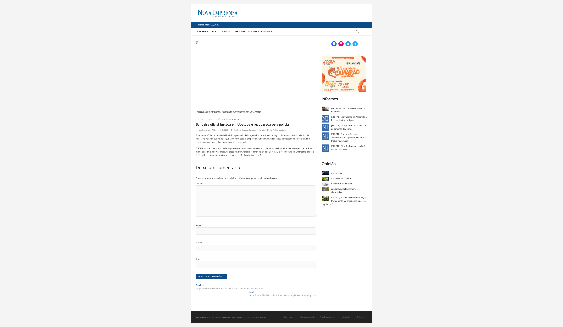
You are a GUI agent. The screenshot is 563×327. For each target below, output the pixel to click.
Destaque (252, 130)
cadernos (201, 119)
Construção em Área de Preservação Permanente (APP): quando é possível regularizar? (344, 201)
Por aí (215, 31)
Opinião (226, 31)
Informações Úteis (259, 31)
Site (198, 259)
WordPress (237, 317)
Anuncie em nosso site (327, 317)
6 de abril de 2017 (221, 130)
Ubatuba (236, 119)
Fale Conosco (360, 317)
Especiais (240, 31)
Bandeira (237, 130)
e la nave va (336, 173)
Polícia (219, 119)
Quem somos (288, 317)
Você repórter (345, 317)
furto (259, 130)
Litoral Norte (267, 130)
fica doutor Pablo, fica (341, 183)
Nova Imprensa (203, 130)
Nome (198, 225)
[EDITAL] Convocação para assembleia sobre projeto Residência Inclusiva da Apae (348, 137)
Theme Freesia (226, 317)
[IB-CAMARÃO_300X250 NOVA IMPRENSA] (344, 57)
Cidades (201, 31)
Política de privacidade (307, 317)
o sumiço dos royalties (341, 178)
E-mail (199, 242)
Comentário (202, 183)
